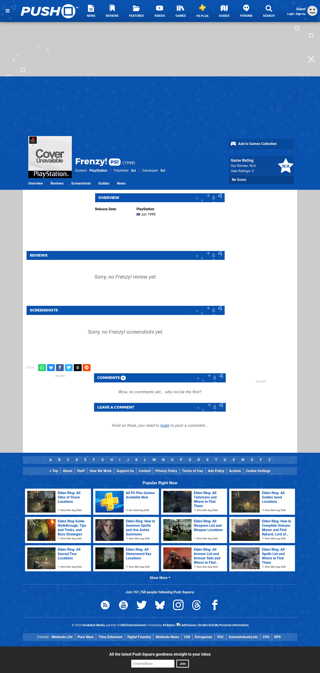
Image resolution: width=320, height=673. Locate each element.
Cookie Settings (258, 471)
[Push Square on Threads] (197, 606)
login (164, 425)
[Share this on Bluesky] (51, 367)
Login (290, 13)
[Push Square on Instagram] (178, 606)
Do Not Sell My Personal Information (223, 625)
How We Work (101, 471)
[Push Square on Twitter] (142, 606)
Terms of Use (192, 471)
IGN (187, 637)
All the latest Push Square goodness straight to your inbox (160, 654)
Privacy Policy (166, 471)
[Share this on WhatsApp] (42, 367)
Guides (103, 183)
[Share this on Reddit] (87, 367)
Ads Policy (216, 471)
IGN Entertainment (133, 625)
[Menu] (7, 11)
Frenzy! (97, 161)
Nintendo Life (62, 637)
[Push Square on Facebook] (215, 606)
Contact (145, 471)
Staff (81, 471)
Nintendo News (167, 637)
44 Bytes (169, 625)
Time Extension (110, 637)
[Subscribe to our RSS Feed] (105, 606)
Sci (133, 170)
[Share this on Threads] (78, 367)
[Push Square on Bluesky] (160, 606)
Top (55, 471)
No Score (239, 180)
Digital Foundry (139, 637)
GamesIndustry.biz (243, 637)
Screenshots (81, 183)
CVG (266, 637)
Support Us (125, 471)
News (121, 183)
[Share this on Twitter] (69, 367)
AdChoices (188, 625)
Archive (235, 471)
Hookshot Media (93, 625)
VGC (220, 637)
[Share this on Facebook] (60, 367)
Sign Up (300, 13)
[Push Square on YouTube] (123, 606)
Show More (159, 578)
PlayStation (98, 170)
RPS (277, 637)
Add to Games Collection (257, 144)
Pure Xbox (85, 637)
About (67, 471)
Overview (35, 183)
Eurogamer (203, 637)
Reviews (57, 183)
